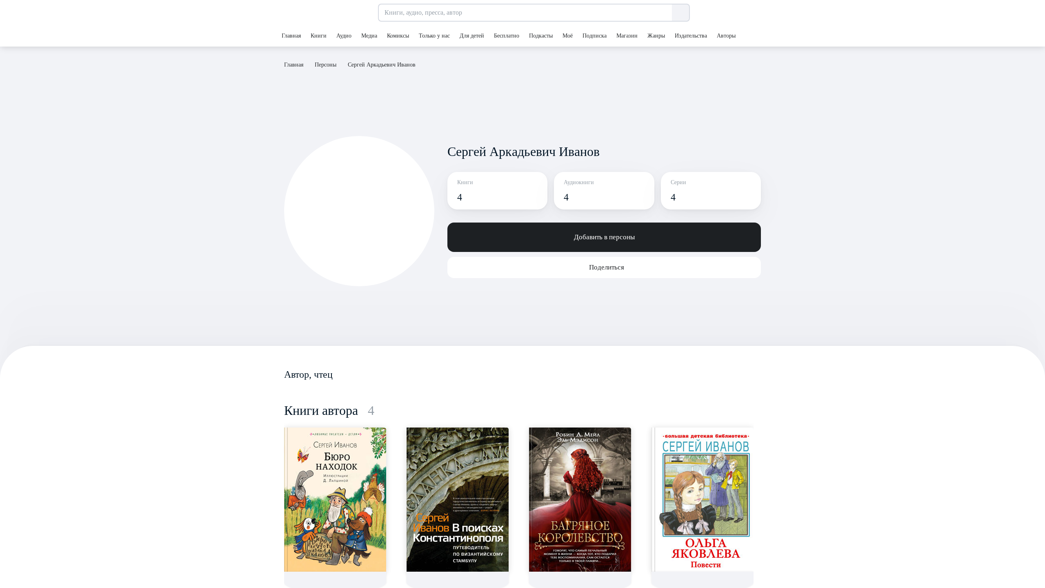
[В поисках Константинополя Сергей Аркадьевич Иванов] (458, 500)
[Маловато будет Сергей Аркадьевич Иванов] (580, 500)
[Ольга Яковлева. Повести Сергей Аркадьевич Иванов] (702, 500)
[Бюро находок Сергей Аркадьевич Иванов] (335, 500)
